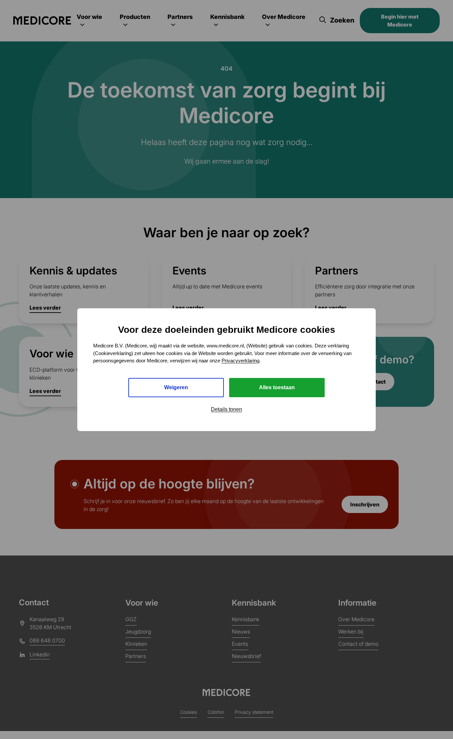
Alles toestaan (277, 387)
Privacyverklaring (240, 360)
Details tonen (226, 409)
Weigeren (176, 387)
